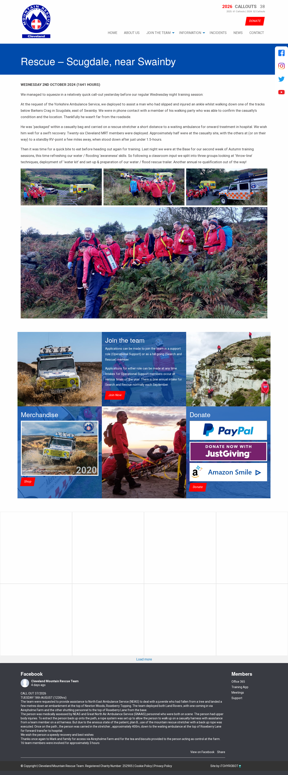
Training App (239, 687)
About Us (132, 33)
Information (190, 33)
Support (236, 698)
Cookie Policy (143, 766)
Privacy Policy (163, 766)
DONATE (255, 21)
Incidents (218, 33)
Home (112, 33)
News (238, 33)
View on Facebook (202, 752)
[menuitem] (112, 33)
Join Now (115, 395)
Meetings (237, 692)
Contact (256, 33)
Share (221, 752)
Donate (197, 487)
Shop (28, 481)
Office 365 (238, 681)
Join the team (158, 33)
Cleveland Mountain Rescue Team (55, 681)
